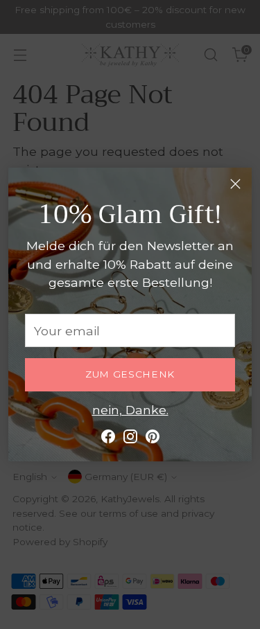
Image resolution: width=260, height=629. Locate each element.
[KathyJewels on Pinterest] (152, 439)
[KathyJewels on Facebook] (108, 439)
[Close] (235, 184)
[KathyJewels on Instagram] (130, 439)
